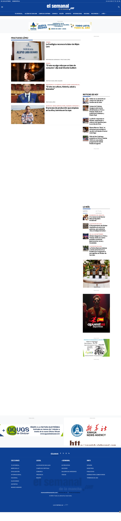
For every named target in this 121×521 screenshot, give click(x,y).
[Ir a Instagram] (117, 1)
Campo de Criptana (42, 468)
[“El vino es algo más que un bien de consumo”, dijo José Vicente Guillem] (28, 72)
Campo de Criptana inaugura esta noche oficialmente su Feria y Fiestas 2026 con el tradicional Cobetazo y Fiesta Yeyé (96, 110)
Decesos (64, 468)
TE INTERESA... (15, 465)
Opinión (89, 465)
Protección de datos (74, 492)
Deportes (14, 484)
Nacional (14, 478)
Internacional (16, 474)
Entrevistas (66, 465)
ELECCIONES (15, 481)
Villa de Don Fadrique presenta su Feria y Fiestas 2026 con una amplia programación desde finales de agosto (98, 140)
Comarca (39, 471)
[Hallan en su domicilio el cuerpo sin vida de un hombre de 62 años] (85, 101)
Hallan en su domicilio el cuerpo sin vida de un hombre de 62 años (97, 100)
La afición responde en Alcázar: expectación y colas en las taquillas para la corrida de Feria (97, 121)
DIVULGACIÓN (15, 471)
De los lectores (6, 1)
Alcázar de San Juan (43, 465)
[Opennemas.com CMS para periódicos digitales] (60, 505)
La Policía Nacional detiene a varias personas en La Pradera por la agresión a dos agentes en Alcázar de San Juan (98, 251)
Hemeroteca (16, 1)
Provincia (39, 474)
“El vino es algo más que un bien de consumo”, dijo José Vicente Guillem (61, 66)
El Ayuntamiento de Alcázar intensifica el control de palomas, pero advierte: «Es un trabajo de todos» (98, 228)
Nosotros (90, 468)
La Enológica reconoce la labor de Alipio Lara (62, 45)
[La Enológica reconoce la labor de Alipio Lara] (28, 50)
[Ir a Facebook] (60, 453)
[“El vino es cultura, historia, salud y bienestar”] (28, 93)
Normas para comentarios (96, 474)
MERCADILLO (15, 468)
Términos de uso (92, 478)
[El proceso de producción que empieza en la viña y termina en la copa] (28, 114)
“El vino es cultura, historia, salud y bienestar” (61, 88)
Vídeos (64, 474)
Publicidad (90, 471)
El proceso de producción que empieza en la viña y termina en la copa (62, 109)
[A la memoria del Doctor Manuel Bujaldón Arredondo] (85, 217)
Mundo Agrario (16, 487)
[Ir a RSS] (119, 1)
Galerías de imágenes (69, 471)
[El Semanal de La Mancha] (60, 7)
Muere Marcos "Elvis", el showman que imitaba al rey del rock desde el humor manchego (98, 130)
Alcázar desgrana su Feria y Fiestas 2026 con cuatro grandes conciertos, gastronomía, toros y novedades (98, 239)
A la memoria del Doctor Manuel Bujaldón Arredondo (97, 219)
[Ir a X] (115, 1)
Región (38, 478)
